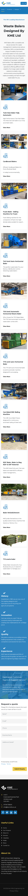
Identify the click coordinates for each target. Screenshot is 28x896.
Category (16, 9)
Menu (23, 3)
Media (4, 840)
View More (6, 127)
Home (3, 9)
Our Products (7, 830)
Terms (8, 764)
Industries (6, 838)
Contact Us (6, 845)
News (4, 843)
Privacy (3, 764)
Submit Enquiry (20, 769)
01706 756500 (8, 804)
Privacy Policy (14, 891)
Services (5, 835)
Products (9, 9)
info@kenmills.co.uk (10, 807)
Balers (3, 11)
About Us (5, 833)
